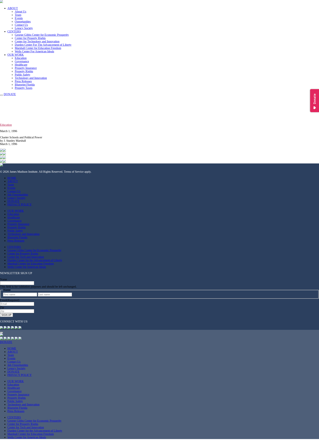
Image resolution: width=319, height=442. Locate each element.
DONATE (10, 94)
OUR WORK (15, 54)
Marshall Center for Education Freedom (38, 48)
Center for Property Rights (30, 38)
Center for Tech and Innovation (25, 256)
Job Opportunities (17, 194)
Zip (2, 307)
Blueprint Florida (25, 84)
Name (3, 279)
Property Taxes (23, 87)
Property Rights (24, 71)
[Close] (1, 332)
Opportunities (23, 21)
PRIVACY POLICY (19, 204)
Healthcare (21, 64)
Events (19, 18)
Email (9, 300)
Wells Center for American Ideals (26, 266)
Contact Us (21, 24)
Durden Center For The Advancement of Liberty (43, 44)
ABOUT (12, 8)
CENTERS (14, 31)
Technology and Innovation (31, 78)
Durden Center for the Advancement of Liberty (34, 260)
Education (21, 58)
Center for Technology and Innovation (37, 41)
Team (18, 14)
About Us (20, 11)
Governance (22, 61)
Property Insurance (26, 68)
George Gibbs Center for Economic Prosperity (42, 34)
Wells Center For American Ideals (34, 51)
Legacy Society (24, 28)
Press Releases (23, 81)
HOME (11, 177)
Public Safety (22, 74)
